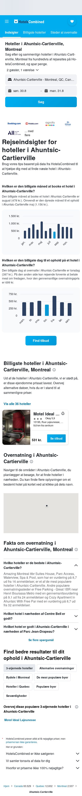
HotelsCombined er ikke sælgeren (30, 753)
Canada (18, 786)
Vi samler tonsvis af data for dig (28, 760)
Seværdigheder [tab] (16, 696)
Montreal (62, 786)
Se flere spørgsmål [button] (41, 640)
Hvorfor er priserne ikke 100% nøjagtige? (34, 768)
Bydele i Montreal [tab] (18, 677)
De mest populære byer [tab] (52, 677)
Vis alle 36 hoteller (17, 403)
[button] (6, 21)
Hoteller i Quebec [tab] (18, 686)
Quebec (40, 786)
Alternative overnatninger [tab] (56, 668)
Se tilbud (56, 438)
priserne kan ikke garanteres (21, 742)
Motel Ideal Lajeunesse (20, 720)
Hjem (6, 786)
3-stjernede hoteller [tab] (19, 668)
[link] (41, 340)
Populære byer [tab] (46, 686)
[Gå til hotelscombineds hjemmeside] (29, 21)
